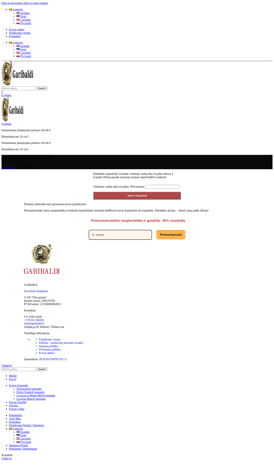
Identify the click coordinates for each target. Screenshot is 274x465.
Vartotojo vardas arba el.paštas (118, 186)
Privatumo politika (50, 349)
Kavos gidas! (46, 352)
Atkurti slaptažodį (137, 195)
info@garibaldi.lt (34, 323)
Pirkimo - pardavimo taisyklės (61, 342)
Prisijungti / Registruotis (23, 448)
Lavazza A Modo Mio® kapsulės (35, 395)
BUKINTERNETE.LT (53, 359)
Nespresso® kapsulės (29, 388)
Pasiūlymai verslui (49, 339)
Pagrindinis (8, 167)
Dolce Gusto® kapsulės (30, 392)
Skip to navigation (12, 3)
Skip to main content (36, 3)
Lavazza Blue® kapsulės (31, 398)
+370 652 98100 (34, 320)
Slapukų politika (48, 346)
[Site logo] (17, 84)
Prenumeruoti (171, 234)
